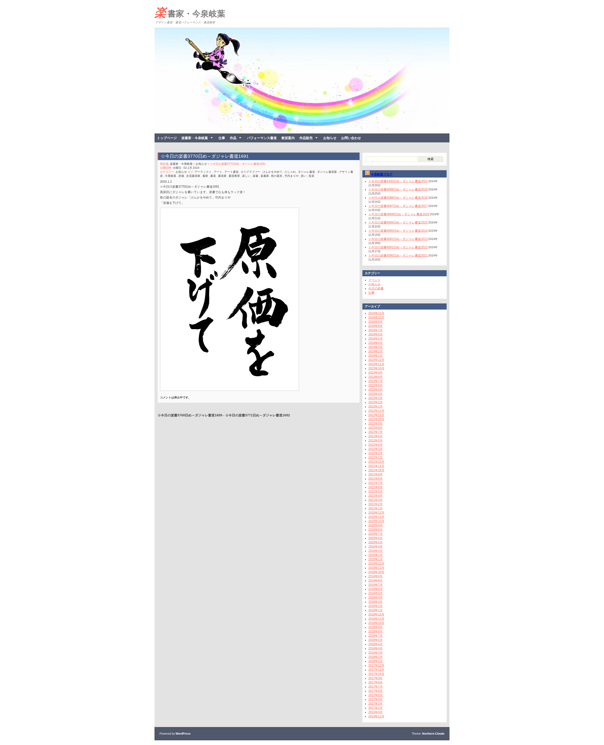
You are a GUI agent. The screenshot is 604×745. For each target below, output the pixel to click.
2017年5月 (375, 695)
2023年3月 (375, 398)
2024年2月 (375, 351)
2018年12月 (376, 614)
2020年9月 (375, 525)
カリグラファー (250, 172)
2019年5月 (375, 593)
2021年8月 (375, 478)
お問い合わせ (351, 138)
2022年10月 (376, 419)
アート (218, 172)
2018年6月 (375, 640)
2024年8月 (375, 326)
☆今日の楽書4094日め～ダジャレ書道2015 (398, 222)
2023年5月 (375, 389)
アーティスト (203, 172)
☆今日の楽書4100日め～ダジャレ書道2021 (398, 181)
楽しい (246, 176)
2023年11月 (376, 364)
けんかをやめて (272, 172)
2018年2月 (375, 657)
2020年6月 (375, 538)
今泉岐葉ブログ (381, 174)
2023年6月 (375, 385)
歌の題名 (276, 176)
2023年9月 (375, 372)
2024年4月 (375, 343)
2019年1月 (375, 610)
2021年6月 (375, 487)
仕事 (221, 138)
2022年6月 (375, 436)
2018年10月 (376, 623)
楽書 (255, 176)
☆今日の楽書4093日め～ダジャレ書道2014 (398, 230)
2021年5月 (375, 491)
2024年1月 (375, 355)
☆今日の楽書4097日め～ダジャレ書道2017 (398, 206)
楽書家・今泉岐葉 (190, 12)
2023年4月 (375, 394)
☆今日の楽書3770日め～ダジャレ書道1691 (205, 156)
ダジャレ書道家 (327, 172)
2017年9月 (375, 678)
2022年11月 (376, 415)
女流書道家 (193, 176)
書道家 (222, 176)
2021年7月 (375, 483)
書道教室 (234, 176)
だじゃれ (290, 172)
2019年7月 (375, 585)
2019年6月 (375, 589)
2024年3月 (375, 347)
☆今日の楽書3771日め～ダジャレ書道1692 (257, 415)
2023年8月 (375, 377)
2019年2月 (375, 606)
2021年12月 (376, 462)
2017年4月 (375, 699)
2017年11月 (376, 669)
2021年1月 (375, 508)
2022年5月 (375, 440)
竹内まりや (292, 176)
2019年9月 (375, 576)
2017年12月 (376, 665)
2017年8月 (375, 682)
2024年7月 (375, 330)
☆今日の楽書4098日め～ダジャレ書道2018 (398, 197)
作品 (233, 138)
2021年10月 (376, 470)
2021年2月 (375, 504)
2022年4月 (375, 445)
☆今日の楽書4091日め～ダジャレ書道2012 (398, 247)
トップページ (167, 138)
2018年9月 (375, 627)
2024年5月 (375, 338)
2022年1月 (375, 457)
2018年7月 (375, 635)
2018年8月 (375, 631)
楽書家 (264, 176)
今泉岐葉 (170, 176)
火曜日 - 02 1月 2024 (186, 168)
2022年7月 (375, 432)
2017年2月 (375, 708)
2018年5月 (375, 644)
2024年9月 (375, 321)
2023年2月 (375, 402)
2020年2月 (375, 555)
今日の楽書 (376, 288)
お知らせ (329, 138)
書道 (213, 176)
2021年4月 (375, 495)
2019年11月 (376, 568)
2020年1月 (375, 559)
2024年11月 (376, 313)
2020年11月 (376, 517)
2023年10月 (376, 368)
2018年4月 (375, 648)
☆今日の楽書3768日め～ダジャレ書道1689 (190, 415)
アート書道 (231, 172)
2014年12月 (376, 716)
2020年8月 (375, 529)
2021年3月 (375, 500)
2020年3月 (375, 551)
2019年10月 (376, 572)
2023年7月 (375, 381)
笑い (303, 176)
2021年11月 (376, 466)
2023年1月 (375, 406)
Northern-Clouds (433, 733)
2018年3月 (375, 652)
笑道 (311, 176)
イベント (374, 280)
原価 (181, 176)
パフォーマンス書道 (262, 138)
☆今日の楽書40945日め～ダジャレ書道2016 (398, 214)
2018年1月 (375, 661)
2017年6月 (375, 691)
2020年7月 (375, 534)
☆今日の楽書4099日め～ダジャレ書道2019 (398, 189)
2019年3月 (375, 602)
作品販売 (306, 138)
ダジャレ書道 (306, 172)
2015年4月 (375, 712)
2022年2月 (375, 453)
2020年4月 (375, 546)
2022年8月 (375, 428)
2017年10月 (376, 674)
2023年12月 (376, 360)
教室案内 (288, 138)
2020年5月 (375, 542)
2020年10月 (376, 521)
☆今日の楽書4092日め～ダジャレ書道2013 (398, 239)
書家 (205, 176)
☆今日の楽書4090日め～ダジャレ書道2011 (398, 255)
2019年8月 (375, 580)
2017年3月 (375, 703)
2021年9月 (375, 474)
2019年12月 (376, 563)
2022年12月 (376, 411)
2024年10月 (376, 317)
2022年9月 (375, 423)
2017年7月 (375, 686)
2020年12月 (376, 512)
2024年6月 (375, 334)
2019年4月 (375, 597)
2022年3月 (375, 449)
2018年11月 (376, 619)
